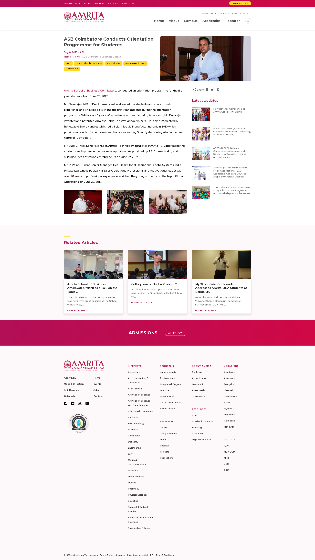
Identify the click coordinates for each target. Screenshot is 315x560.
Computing (134, 435)
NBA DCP (229, 451)
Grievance (120, 555)
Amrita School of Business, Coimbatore (90, 90)
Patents (164, 445)
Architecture (135, 388)
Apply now (70, 377)
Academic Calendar (202, 421)
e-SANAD (197, 433)
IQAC (227, 445)
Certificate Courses (170, 402)
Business (133, 429)
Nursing (132, 482)
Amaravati (229, 378)
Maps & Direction (74, 384)
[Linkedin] (87, 403)
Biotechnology (136, 423)
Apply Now (175, 333)
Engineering (134, 447)
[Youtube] (80, 403)
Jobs (234, 13)
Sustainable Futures (139, 528)
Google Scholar (168, 433)
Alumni (88, 3)
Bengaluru (229, 384)
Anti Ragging (71, 390)
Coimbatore (72, 68)
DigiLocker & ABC (202, 439)
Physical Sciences (137, 494)
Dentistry (133, 441)
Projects (164, 451)
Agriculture (134, 372)
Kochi (227, 402)
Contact (245, 13)
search (248, 21)
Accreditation (199, 378)
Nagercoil (229, 414)
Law (130, 454)
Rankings (197, 372)
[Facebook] (65, 403)
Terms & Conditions (165, 555)
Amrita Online (167, 408)
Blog (214, 13)
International (72, 3)
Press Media (199, 390)
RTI (151, 555)
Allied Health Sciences (140, 411)
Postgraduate (167, 378)
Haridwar (229, 426)
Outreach (69, 396)
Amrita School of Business (89, 63)
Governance (198, 396)
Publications (166, 457)
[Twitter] (72, 403)
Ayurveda (133, 417)
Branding (197, 427)
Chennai (228, 390)
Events (224, 13)
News (205, 13)
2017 (68, 63)
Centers (164, 427)
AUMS (195, 415)
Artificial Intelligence (139, 394)
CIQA (227, 470)
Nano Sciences (136, 476)
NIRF (227, 457)
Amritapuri (229, 372)
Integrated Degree (170, 384)
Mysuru (228, 408)
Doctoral (164, 390)
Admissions (240, 3)
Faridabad (229, 420)
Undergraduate (168, 372)
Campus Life (127, 3)
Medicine (133, 470)
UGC (226, 464)
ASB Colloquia (113, 63)
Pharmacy (133, 488)
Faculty (99, 3)
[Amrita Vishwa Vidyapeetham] (84, 16)
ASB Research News (135, 63)
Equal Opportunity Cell (137, 555)
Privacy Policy (106, 555)
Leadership (198, 384)
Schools (112, 3)
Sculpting (133, 501)
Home (67, 56)
